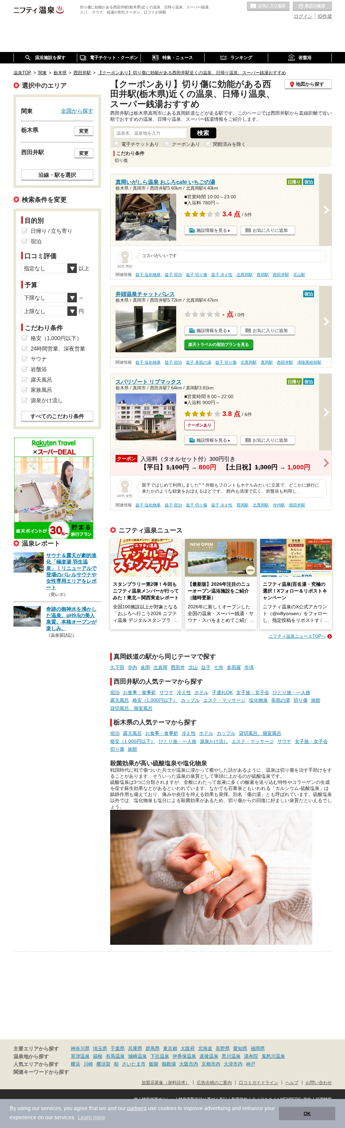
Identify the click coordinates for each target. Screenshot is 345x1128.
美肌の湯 (280, 700)
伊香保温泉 (184, 1056)
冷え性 (184, 692)
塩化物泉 (258, 700)
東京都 (170, 1048)
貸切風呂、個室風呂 (131, 708)
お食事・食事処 (139, 692)
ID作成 (325, 16)
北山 (193, 667)
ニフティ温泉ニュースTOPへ (297, 636)
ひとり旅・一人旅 (291, 692)
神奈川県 (80, 1048)
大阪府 (188, 1048)
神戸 (250, 1064)
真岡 (145, 667)
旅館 (315, 700)
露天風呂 (119, 700)
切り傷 (300, 700)
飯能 (153, 1064)
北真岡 (160, 667)
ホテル (201, 692)
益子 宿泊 (173, 274)
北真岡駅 (245, 274)
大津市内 (233, 1064)
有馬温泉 (115, 1056)
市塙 (249, 667)
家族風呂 (41, 390)
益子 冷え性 (221, 274)
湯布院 (251, 1056)
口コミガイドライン (258, 1082)
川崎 (88, 1064)
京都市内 (210, 1064)
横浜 (75, 1064)
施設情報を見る (211, 230)
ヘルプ (292, 1082)
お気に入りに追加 (270, 230)
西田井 (178, 667)
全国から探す (77, 111)
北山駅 (299, 274)
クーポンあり (186, 144)
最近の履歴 (312, 6)
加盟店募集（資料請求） (166, 1082)
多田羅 (234, 667)
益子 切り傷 (196, 274)
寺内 (132, 667)
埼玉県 (100, 1048)
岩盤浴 (39, 369)
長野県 (223, 1048)
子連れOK (222, 692)
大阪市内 (188, 1064)
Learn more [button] (91, 1117)
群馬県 (153, 1048)
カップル (190, 700)
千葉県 (118, 1048)
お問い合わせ (319, 1082)
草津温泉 (80, 1056)
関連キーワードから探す (41, 1072)
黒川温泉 (231, 1056)
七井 (218, 667)
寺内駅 (279, 505)
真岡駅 (263, 274)
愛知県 (240, 1048)
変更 (84, 131)
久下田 (117, 667)
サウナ (166, 692)
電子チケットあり (140, 144)
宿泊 (115, 692)
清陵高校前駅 (309, 362)
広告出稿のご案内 (214, 1082)
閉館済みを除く (229, 144)
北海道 (205, 1048)
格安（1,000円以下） (155, 700)
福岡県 (258, 1048)
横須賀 (103, 1064)
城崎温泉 (137, 1056)
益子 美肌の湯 (198, 362)
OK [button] (307, 1113)
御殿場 (169, 1064)
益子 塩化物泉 (148, 274)
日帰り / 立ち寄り (51, 231)
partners (137, 1108)
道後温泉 (208, 1056)
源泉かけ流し (214, 741)
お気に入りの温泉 (268, 6)
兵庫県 (135, 1048)
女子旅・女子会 (252, 692)
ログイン (303, 16)
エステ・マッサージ (224, 700)
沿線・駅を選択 (57, 175)
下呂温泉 (159, 1056)
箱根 (97, 1056)
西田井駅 (281, 274)
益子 (206, 667)
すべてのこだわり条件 (57, 416)
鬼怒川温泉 (273, 1056)
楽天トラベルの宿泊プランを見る (218, 344)
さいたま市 (134, 1064)
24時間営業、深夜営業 (58, 349)
